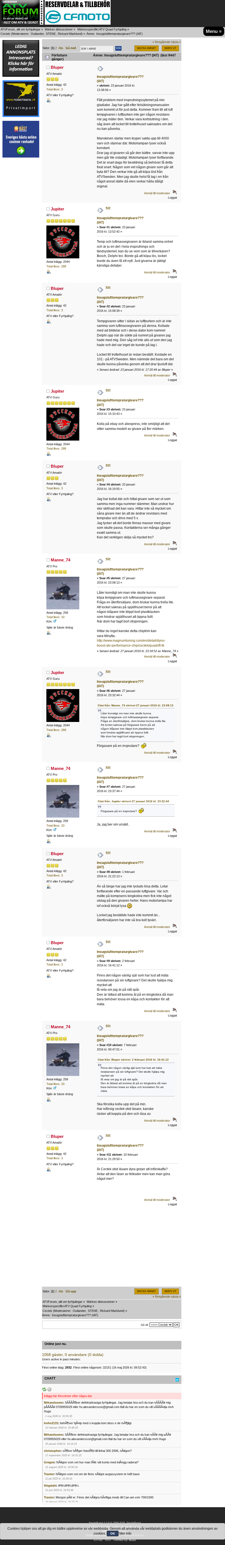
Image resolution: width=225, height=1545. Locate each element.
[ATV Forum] (22, 23)
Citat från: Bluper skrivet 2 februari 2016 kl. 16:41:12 (133, 1059)
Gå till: (145, 1324)
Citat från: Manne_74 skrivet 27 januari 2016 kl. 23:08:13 (135, 705)
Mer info (125, 1533)
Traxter (49, 1474)
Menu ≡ (214, 31)
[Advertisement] (20, 243)
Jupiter (57, 209)
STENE (51, 33)
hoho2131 (51, 1423)
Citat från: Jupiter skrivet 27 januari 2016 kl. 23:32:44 (133, 801)
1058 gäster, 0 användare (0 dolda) (72, 1355)
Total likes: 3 (54, 89)
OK (112, 1533)
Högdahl (50, 1485)
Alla (60, 48)
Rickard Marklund (69, 33)
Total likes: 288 (56, 266)
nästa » (176, 42)
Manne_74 (60, 560)
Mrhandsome (53, 1402)
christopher (52, 1450)
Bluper (57, 67)
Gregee (49, 1462)
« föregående (161, 42)
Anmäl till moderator (157, 193)
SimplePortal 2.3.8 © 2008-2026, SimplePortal (115, 1522)
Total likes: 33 (55, 617)
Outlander (37, 33)
